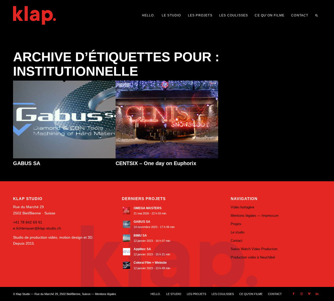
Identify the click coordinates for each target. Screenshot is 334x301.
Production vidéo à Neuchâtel (253, 257)
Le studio (237, 232)
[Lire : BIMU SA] (126, 238)
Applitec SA (142, 249)
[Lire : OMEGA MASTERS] (126, 210)
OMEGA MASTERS (148, 208)
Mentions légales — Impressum (255, 216)
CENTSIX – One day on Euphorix (156, 163)
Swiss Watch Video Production (254, 249)
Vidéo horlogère (242, 207)
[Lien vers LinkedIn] (317, 294)
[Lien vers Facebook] (293, 294)
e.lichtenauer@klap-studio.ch (37, 228)
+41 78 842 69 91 (27, 222)
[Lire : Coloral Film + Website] (126, 265)
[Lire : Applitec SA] (126, 251)
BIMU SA (140, 235)
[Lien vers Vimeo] (309, 294)
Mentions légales (105, 294)
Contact (236, 241)
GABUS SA (26, 163)
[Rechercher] (316, 15)
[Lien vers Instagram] (301, 294)
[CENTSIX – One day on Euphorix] (167, 157)
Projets (236, 224)
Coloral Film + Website (150, 262)
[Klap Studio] (46, 15)
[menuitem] (148, 15)
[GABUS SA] (64, 157)
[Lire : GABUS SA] (126, 224)
